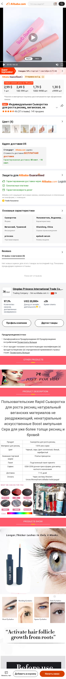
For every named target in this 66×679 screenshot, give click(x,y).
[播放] (4, 65)
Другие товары (49, 323)
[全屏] (62, 65)
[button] (12, 77)
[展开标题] (56, 107)
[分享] (62, 105)
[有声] (57, 65)
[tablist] (33, 58)
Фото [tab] (37, 58)
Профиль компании (16, 323)
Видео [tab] (28, 58)
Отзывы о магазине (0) (13, 256)
